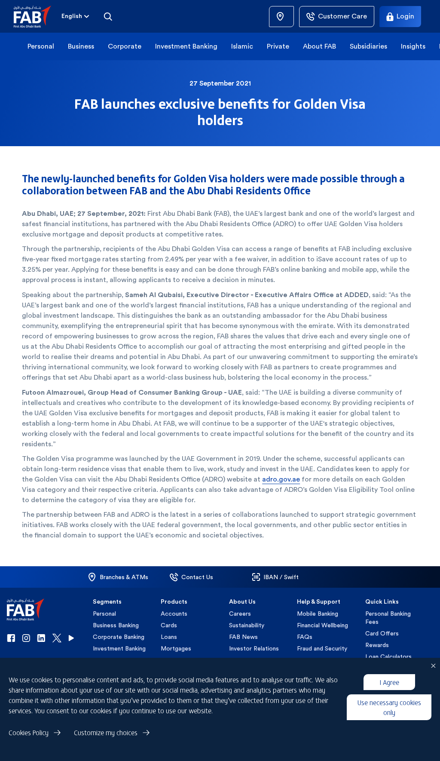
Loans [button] (169, 636)
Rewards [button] (377, 644)
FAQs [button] (304, 636)
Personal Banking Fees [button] (388, 617)
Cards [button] (169, 625)
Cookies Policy (29, 732)
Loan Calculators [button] (388, 656)
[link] (281, 16)
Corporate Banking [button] (118, 636)
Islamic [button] (242, 46)
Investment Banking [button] (186, 46)
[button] (37, 16)
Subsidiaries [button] (368, 46)
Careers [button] (240, 613)
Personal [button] (41, 46)
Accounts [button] (174, 613)
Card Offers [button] (382, 633)
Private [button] (278, 46)
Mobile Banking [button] (317, 613)
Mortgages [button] (176, 648)
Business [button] (81, 46)
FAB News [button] (243, 636)
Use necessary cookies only (389, 707)
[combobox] (76, 16)
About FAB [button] (319, 46)
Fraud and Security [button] (322, 648)
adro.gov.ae (281, 479)
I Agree (389, 682)
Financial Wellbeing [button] (322, 625)
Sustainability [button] (246, 625)
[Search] (107, 16)
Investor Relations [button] (254, 648)
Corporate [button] (124, 46)
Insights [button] (413, 46)
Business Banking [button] (116, 625)
